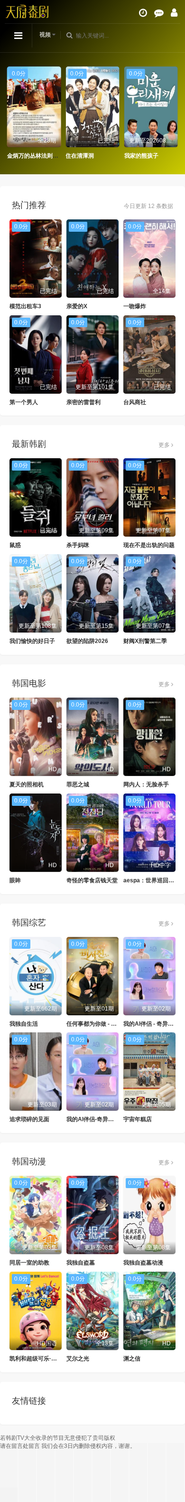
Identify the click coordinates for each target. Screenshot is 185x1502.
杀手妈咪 (77, 545)
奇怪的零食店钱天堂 (92, 880)
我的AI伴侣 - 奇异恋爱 (151, 1023)
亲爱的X (76, 306)
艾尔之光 (77, 1358)
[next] (173, 113)
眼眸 (15, 880)
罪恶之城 (77, 784)
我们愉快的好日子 (32, 641)
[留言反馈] (159, 13)
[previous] (12, 113)
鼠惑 (15, 545)
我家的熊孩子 (141, 155)
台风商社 (134, 402)
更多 (164, 445)
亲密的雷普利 (83, 402)
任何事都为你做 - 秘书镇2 (98, 1023)
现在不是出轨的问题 (149, 545)
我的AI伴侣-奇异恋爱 (93, 1119)
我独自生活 (23, 1023)
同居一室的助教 (29, 1262)
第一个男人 (23, 402)
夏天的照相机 (26, 784)
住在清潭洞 (79, 155)
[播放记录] (143, 13)
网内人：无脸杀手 (146, 784)
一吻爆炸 (134, 306)
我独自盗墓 (80, 1262)
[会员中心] (174, 13)
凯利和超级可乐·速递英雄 (41, 1358)
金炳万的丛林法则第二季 (38, 155)
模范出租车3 (25, 306)
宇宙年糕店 (137, 1119)
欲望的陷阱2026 (87, 641)
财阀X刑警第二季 (145, 641)
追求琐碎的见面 (29, 1119)
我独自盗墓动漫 (143, 1262)
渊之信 (131, 1358)
